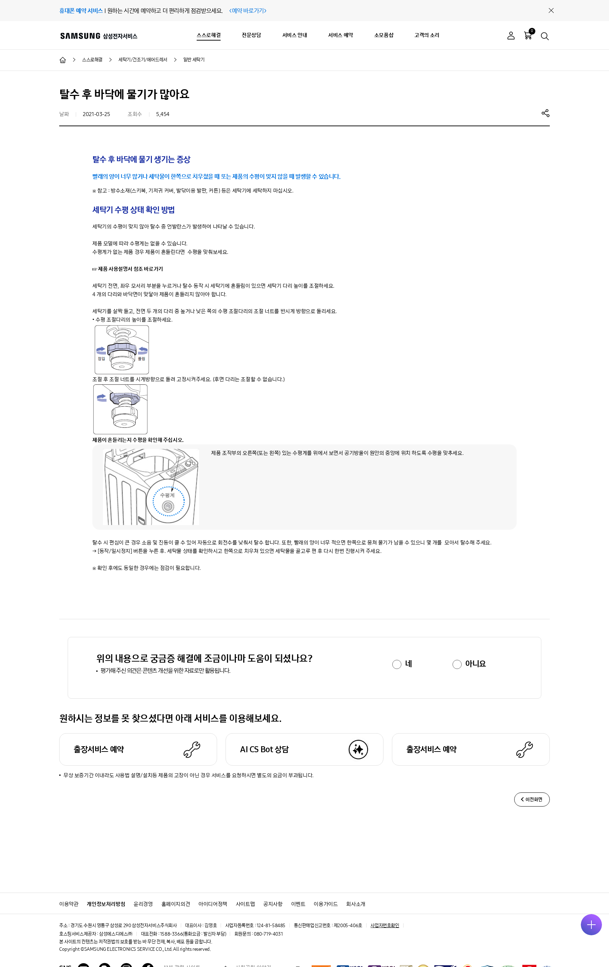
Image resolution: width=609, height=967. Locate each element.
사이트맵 (245, 904)
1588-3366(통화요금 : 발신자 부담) (193, 934)
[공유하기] (545, 113)
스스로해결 (209, 35)
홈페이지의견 (175, 904)
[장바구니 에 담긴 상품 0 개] (528, 35)
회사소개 (355, 904)
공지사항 (272, 904)
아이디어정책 (212, 904)
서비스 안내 (294, 35)
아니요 (475, 664)
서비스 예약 (340, 35)
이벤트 (298, 904)
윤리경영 (143, 904)
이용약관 (68, 904)
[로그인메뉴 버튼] (511, 36)
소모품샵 (383, 35)
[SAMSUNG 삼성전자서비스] (98, 35)
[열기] (591, 924)
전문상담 (251, 35)
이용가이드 (326, 904)
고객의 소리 (426, 35)
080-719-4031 (268, 934)
